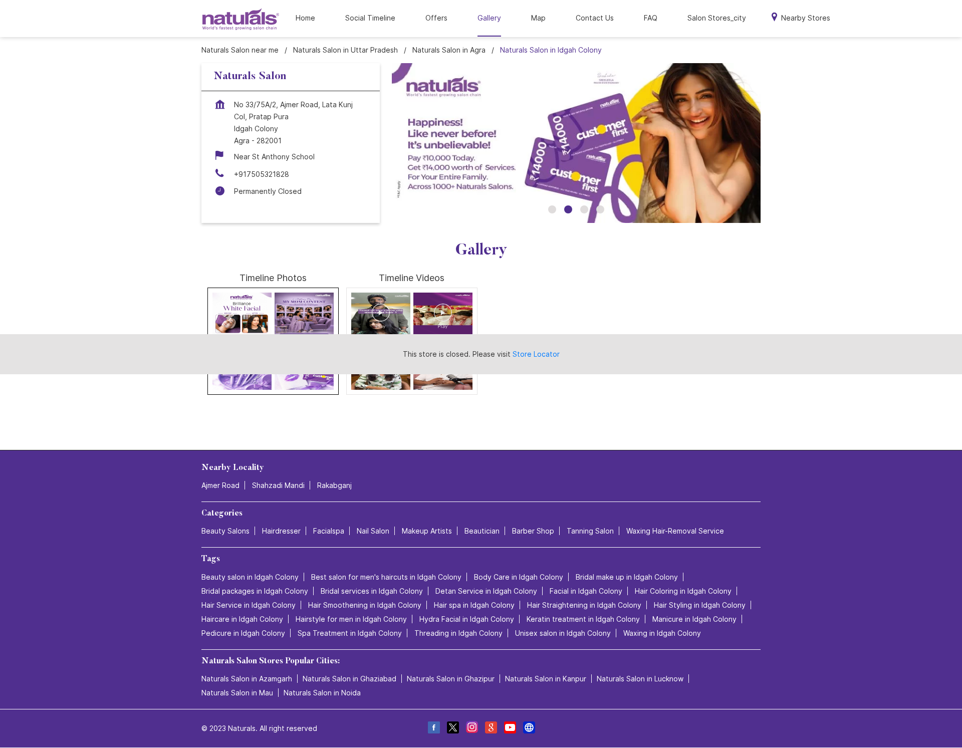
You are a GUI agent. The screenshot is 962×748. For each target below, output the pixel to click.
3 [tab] (584, 209)
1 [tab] (552, 209)
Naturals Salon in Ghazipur (451, 678)
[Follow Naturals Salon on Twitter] (452, 728)
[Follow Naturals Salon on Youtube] (509, 728)
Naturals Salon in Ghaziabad (349, 678)
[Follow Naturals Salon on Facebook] (433, 728)
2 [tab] (568, 209)
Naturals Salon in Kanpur (545, 678)
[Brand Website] (528, 728)
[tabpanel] (576, 143)
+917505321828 (261, 174)
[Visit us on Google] (490, 728)
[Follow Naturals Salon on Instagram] (471, 728)
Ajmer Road (220, 485)
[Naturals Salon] (240, 19)
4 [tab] (600, 209)
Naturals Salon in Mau (237, 692)
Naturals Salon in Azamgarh (246, 678)
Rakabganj (334, 485)
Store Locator (536, 354)
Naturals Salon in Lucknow (640, 678)
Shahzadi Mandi (278, 485)
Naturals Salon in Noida (322, 692)
